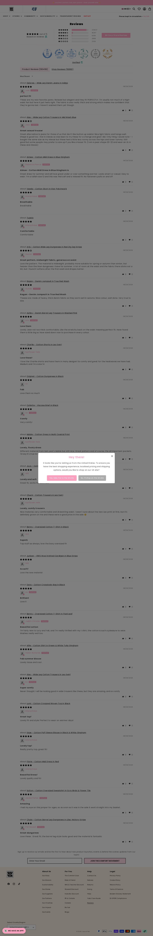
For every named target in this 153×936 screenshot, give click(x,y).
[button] (14, 931)
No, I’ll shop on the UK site (92, 478)
